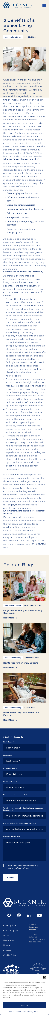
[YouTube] (39, 915)
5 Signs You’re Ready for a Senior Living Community (22, 611)
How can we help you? (12, 836)
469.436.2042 (35, 942)
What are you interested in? (15, 795)
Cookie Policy (9, 955)
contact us (22, 543)
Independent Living (13, 37)
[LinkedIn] (28, 915)
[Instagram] (19, 915)
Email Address (10, 768)
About (6, 935)
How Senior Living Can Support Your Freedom (21, 714)
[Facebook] (9, 915)
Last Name (8, 755)
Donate (6, 945)
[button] (45, 977)
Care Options (9, 925)
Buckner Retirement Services (19, 114)
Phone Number (10, 782)
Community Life (10, 930)
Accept (24, 1005)
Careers (7, 950)
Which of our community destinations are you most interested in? (23, 809)
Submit (10, 877)
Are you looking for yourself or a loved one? (21, 823)
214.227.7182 (32, 152)
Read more (8, 617)
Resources (8, 940)
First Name (8, 742)
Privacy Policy (32, 1011)
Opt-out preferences (17, 1011)
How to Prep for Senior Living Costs (20, 662)
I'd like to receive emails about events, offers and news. (23, 867)
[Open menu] (44, 5)
